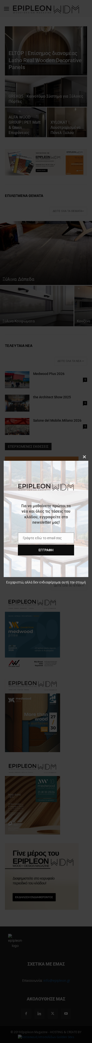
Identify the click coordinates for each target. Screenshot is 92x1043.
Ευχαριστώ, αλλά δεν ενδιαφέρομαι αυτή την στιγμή (46, 582)
